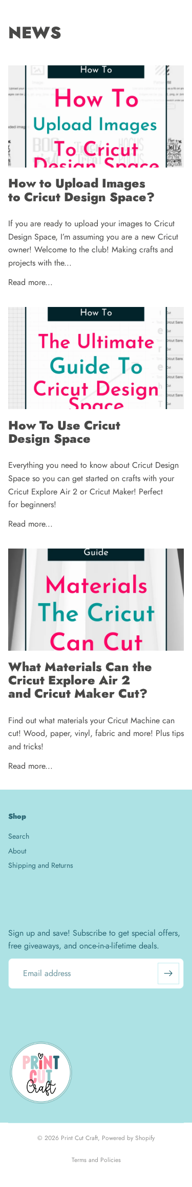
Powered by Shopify (128, 1138)
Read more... (30, 282)
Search (18, 836)
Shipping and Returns (40, 865)
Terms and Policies (96, 1160)
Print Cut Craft (79, 1138)
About (17, 851)
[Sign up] (168, 973)
